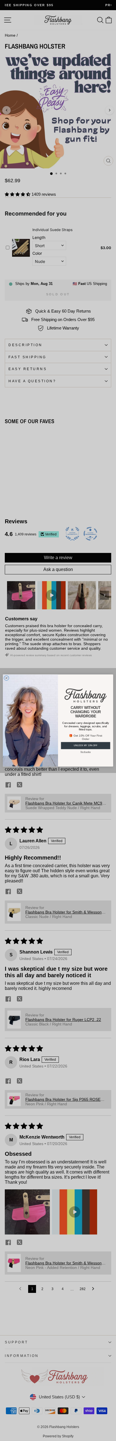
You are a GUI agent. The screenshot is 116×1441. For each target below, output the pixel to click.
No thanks (86, 752)
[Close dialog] (6, 678)
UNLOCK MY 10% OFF (85, 745)
